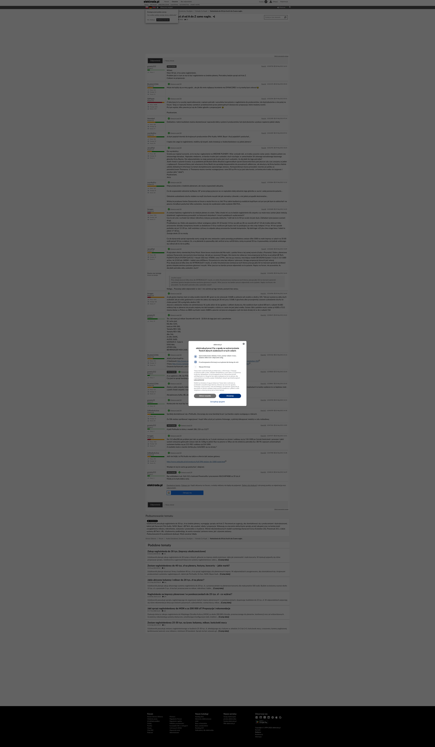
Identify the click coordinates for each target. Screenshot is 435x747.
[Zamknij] (243, 344)
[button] (217, 367)
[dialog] (217, 373)
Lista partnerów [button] (199, 380)
